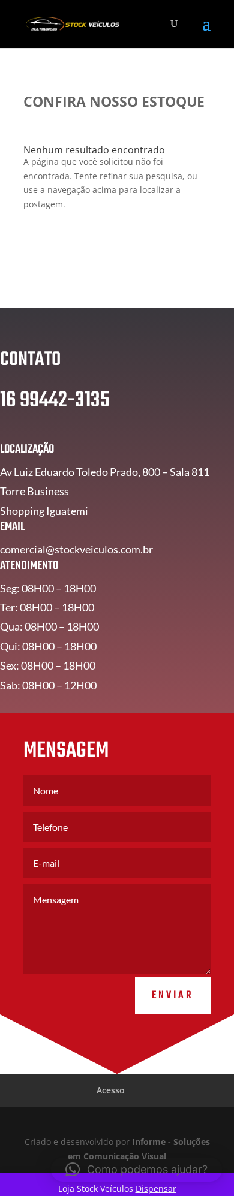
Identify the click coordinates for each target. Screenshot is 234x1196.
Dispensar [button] (156, 1188)
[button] (136, 1170)
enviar (173, 995)
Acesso (111, 1090)
